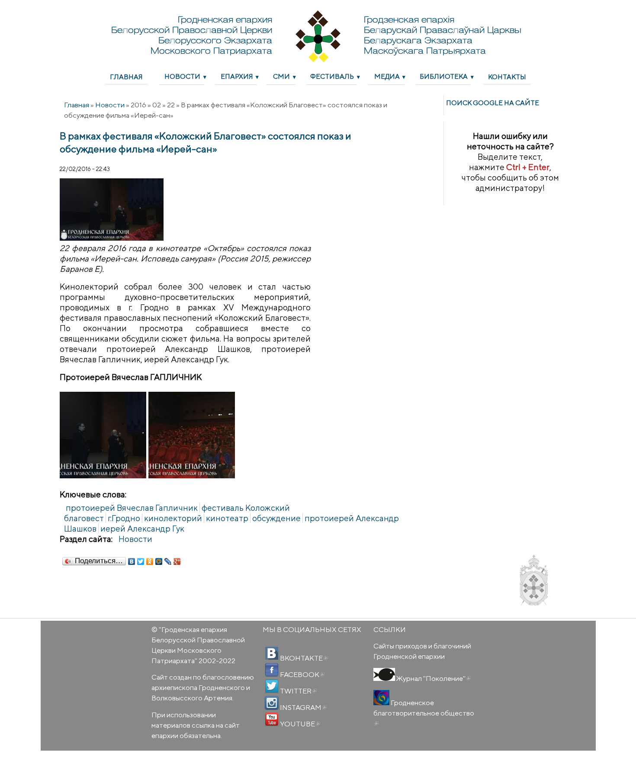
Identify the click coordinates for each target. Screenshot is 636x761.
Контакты (507, 77)
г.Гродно (124, 518)
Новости (182, 76)
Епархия (237, 76)
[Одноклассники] (149, 561)
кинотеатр (227, 518)
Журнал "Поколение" (433, 678)
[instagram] (272, 703)
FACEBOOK (301, 674)
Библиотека (444, 76)
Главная (126, 77)
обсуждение (276, 518)
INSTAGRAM (303, 707)
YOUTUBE (299, 723)
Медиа (387, 76)
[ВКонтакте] (131, 561)
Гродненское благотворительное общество (423, 713)
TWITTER (298, 691)
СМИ (281, 76)
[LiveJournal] (168, 561)
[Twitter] (140, 561)
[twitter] (272, 686)
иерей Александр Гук (142, 528)
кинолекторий (173, 518)
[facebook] (272, 670)
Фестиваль (332, 76)
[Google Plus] (177, 561)
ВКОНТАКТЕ (303, 658)
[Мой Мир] (159, 561)
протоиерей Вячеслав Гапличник (132, 508)
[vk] (272, 654)
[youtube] (272, 719)
